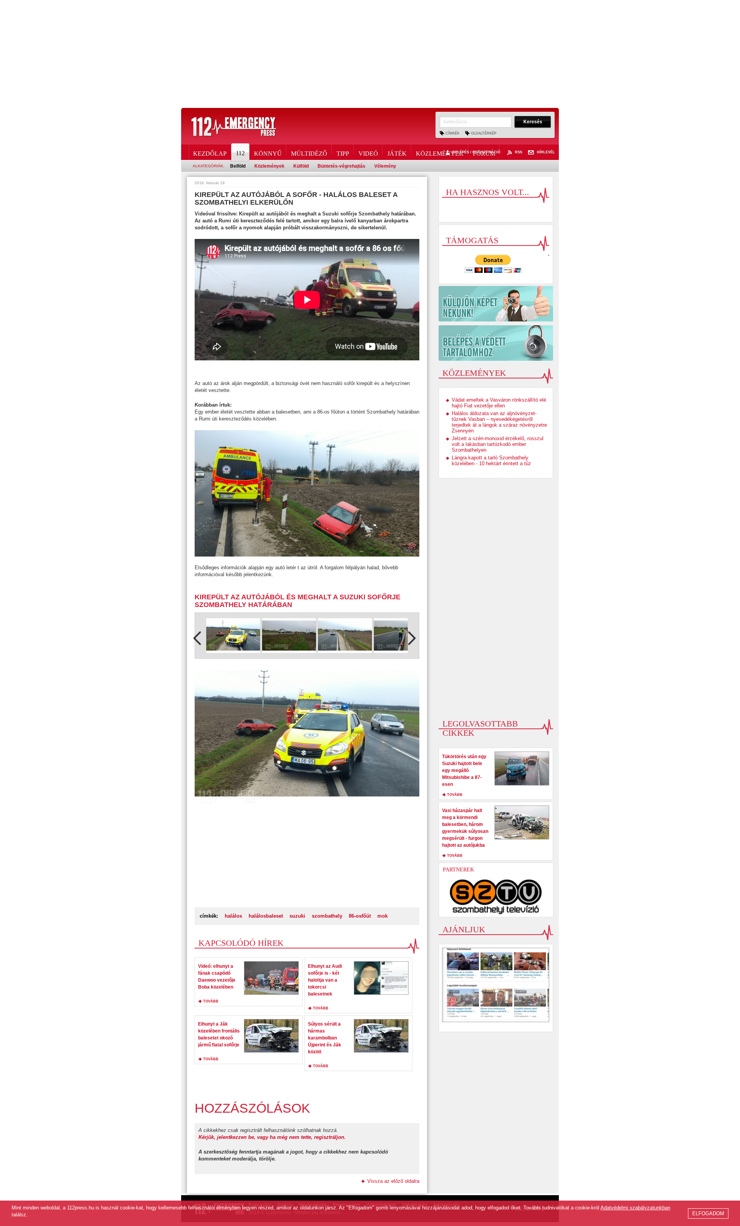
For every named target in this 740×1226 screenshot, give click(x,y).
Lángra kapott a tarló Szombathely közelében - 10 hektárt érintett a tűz (491, 460)
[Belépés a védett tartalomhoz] (496, 343)
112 (240, 153)
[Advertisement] (370, 54)
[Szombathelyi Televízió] (496, 896)
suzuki (297, 916)
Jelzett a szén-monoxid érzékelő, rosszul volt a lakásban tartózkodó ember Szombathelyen (497, 444)
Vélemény (385, 166)
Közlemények (440, 152)
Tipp (342, 152)
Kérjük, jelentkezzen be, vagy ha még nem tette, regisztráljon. (272, 1137)
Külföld (301, 166)
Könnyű (268, 152)
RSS (518, 152)
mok (382, 916)
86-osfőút (360, 916)
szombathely (327, 916)
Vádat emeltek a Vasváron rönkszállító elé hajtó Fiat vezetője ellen (499, 403)
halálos (233, 916)
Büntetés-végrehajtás (341, 166)
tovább (211, 1001)
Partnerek (458, 870)
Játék (397, 152)
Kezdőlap (210, 152)
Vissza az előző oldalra (393, 1181)
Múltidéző (309, 152)
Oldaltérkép (483, 133)
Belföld (238, 166)
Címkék (452, 133)
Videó (368, 152)
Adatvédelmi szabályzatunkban (635, 1208)
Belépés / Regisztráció (476, 152)
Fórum (484, 152)
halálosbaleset (266, 916)
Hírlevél (546, 152)
